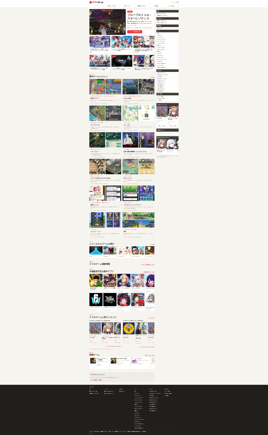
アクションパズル (127, 122)
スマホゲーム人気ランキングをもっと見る (113, 346)
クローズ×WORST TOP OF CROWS (100, 178)
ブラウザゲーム (160, 61)
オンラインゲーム (160, 57)
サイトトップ (91, 431)
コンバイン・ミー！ (95, 231)
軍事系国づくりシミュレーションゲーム (141, 336)
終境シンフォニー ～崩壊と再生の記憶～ (107, 338)
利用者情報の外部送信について (136, 431)
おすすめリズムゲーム (153, 408)
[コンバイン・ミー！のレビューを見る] (105, 220)
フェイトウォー (94, 151)
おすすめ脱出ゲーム (160, 84)
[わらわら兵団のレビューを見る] (138, 86)
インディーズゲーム (160, 65)
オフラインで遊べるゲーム (161, 63)
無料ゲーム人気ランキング (161, 20)
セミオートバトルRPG (127, 202)
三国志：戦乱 (137, 338)
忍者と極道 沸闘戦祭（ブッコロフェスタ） (135, 151)
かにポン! (140, 358)
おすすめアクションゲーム (161, 78)
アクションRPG (100, 122)
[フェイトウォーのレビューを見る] (105, 140)
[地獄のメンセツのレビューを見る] (105, 193)
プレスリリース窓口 (107, 431)
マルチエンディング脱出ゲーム (96, 202)
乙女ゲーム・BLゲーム (161, 49)
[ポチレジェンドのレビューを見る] (138, 166)
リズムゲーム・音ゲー (161, 47)
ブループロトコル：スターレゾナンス (139, 16)
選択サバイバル (117, 337)
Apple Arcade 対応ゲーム (161, 67)
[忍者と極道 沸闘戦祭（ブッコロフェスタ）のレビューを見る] (138, 140)
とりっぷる (127, 125)
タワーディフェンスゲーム (161, 59)
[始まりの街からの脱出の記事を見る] (113, 361)
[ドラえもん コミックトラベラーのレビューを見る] (138, 193)
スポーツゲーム (160, 55)
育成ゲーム (159, 45)
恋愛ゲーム (159, 51)
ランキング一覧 (151, 317)
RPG (158, 33)
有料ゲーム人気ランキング (161, 22)
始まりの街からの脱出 (122, 358)
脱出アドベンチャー (105, 202)
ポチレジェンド (128, 178)
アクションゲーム (160, 37)
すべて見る (152, 77)
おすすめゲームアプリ (161, 72)
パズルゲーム (159, 35)
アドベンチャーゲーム (161, 41)
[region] (121, 252)
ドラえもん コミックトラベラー (132, 205)
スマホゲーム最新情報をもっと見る (147, 264)
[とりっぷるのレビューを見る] (138, 113)
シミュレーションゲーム (161, 39)
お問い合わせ (97, 431)
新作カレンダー (122, 391)
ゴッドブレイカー (95, 125)
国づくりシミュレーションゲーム (96, 149)
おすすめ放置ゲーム (160, 86)
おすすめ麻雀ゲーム (152, 410)
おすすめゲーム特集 (160, 98)
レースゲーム (159, 53)
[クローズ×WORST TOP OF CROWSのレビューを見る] (105, 166)
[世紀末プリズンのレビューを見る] (105, 86)
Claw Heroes (125, 337)
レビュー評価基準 (94, 379)
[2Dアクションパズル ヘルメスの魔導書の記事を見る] (93, 361)
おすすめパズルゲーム (161, 80)
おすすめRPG (159, 76)
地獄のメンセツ (94, 205)
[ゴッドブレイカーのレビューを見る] (105, 113)
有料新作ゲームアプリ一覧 (161, 15)
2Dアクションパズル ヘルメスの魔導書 (102, 359)
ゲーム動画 (159, 100)
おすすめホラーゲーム (161, 82)
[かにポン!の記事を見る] (134, 361)
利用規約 (128, 431)
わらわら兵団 (127, 98)
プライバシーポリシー (123, 431)
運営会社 (100, 379)
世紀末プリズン (94, 98)
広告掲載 (101, 431)
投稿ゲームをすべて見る (149, 355)
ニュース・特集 (160, 96)
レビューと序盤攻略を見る (135, 31)
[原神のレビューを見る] (138, 220)
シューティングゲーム (161, 43)
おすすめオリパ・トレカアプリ (162, 74)
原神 (125, 231)
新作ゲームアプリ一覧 (161, 13)
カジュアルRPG (126, 149)
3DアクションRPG (94, 122)
